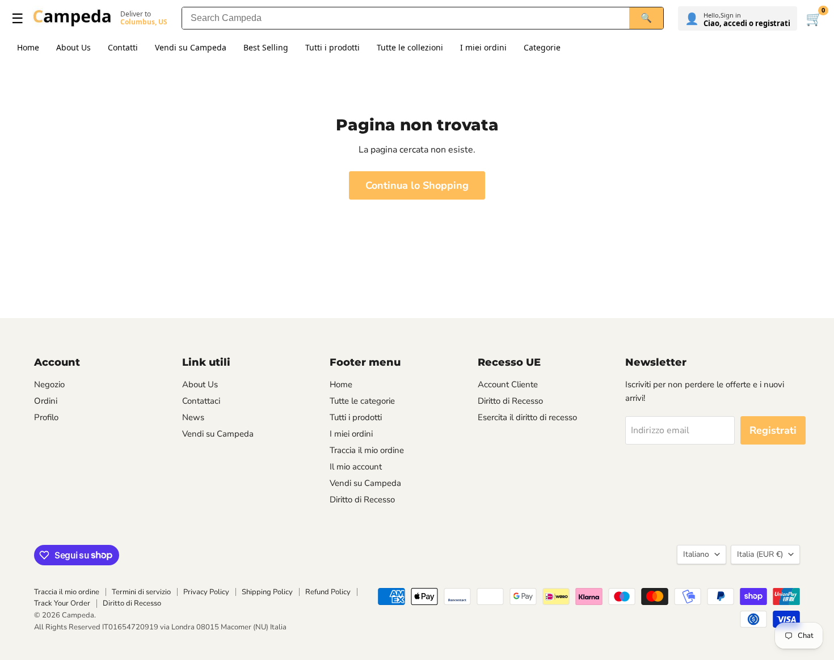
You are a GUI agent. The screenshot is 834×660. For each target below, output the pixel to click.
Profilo (46, 417)
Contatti (123, 47)
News (193, 417)
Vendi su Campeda (190, 47)
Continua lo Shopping (417, 185)
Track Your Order (62, 603)
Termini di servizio (141, 592)
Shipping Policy (267, 592)
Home (28, 47)
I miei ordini (483, 47)
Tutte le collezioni (410, 47)
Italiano (696, 554)
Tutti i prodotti (332, 47)
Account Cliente (508, 384)
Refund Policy (328, 592)
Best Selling (265, 47)
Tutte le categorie (362, 401)
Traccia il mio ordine (367, 450)
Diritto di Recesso (362, 499)
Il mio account (356, 466)
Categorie (542, 47)
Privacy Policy (206, 592)
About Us (73, 47)
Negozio (49, 384)
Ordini (45, 401)
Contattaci (201, 401)
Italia (760, 554)
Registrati (773, 430)
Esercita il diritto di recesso (527, 417)
